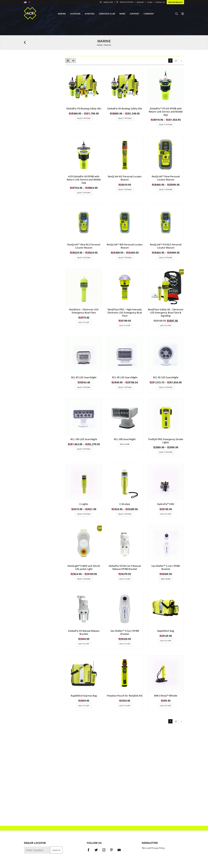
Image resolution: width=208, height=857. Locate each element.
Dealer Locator (126, 2)
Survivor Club (107, 13)
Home (99, 45)
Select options (84, 118)
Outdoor (75, 13)
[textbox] (27, 2)
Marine (62, 13)
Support (134, 13)
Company (149, 13)
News (122, 13)
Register (140, 2)
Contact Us (160, 2)
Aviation (89, 13)
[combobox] (27, 2)
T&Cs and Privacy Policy (153, 848)
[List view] (73, 60)
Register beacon (175, 2)
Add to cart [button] (83, 322)
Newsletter (108, 2)
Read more (125, 444)
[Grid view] (68, 60)
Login (149, 2)
